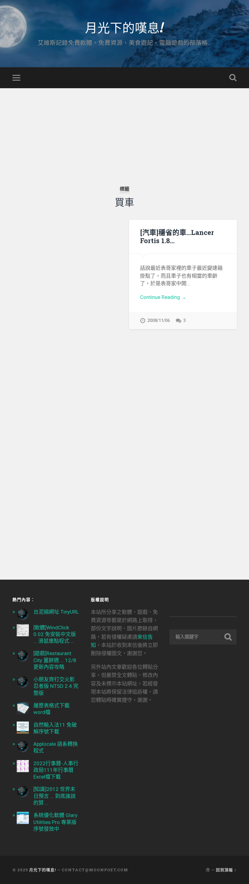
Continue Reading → (163, 297)
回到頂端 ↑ (226, 869)
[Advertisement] (124, 130)
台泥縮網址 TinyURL (56, 612)
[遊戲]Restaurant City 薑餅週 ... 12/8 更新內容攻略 (54, 660)
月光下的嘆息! (124, 27)
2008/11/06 (158, 320)
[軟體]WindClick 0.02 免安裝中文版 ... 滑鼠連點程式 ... (54, 634)
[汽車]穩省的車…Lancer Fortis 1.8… (177, 236)
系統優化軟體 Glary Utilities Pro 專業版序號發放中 (55, 822)
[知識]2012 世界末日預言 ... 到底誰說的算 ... (54, 795)
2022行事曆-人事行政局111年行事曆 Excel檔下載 (55, 770)
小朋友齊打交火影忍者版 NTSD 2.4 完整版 (55, 686)
